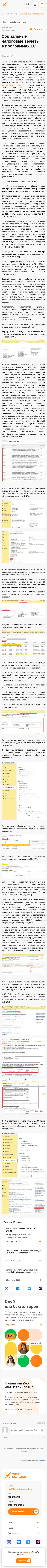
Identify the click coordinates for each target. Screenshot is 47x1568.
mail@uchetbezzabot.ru (20, 1489)
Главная (5, 14)
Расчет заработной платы (14, 22)
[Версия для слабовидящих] (35, 4)
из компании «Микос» (13, 85)
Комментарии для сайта (32, 1460)
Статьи (14, 14)
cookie (25, 1552)
